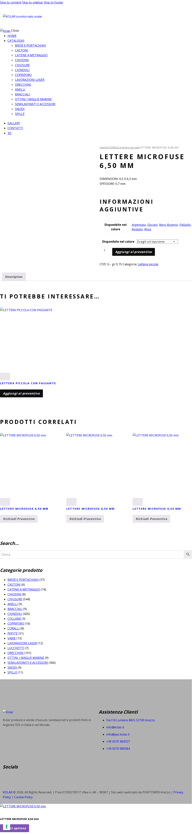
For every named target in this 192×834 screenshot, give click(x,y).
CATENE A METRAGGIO (23, 589)
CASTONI (14, 585)
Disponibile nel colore (118, 241)
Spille (12, 672)
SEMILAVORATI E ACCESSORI (27, 663)
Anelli (12, 604)
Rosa (147, 229)
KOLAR (7, 792)
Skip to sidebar (32, 2)
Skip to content (10, 2)
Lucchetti (15, 648)
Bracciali (14, 609)
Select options (14, 828)
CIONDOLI (113, 147)
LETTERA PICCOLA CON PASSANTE (28, 383)
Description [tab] (13, 277)
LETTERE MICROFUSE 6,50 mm (24, 508)
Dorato (152, 225)
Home (103, 147)
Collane (14, 619)
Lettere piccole (129, 147)
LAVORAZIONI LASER (22, 643)
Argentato (138, 225)
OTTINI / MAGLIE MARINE (25, 658)
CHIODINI (14, 594)
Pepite (12, 633)
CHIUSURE (14, 599)
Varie (11, 638)
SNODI (12, 667)
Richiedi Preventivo (19, 519)
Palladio (185, 225)
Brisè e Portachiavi (23, 580)
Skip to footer (53, 2)
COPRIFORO (15, 623)
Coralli (13, 628)
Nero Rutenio (168, 225)
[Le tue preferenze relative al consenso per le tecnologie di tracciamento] (6, 826)
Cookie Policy (23, 797)
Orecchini (15, 653)
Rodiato (137, 229)
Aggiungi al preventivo (133, 252)
